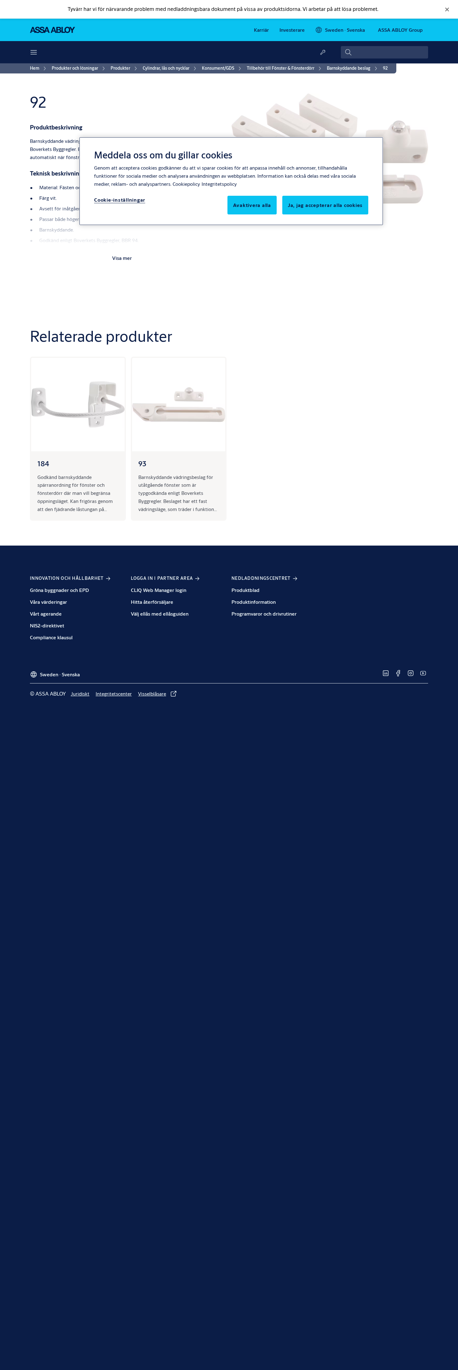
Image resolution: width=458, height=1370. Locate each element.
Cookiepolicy (186, 184)
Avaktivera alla (252, 205)
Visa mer (122, 258)
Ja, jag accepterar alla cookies (325, 205)
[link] (261, 29)
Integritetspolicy (219, 184)
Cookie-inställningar (119, 199)
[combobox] (384, 52)
